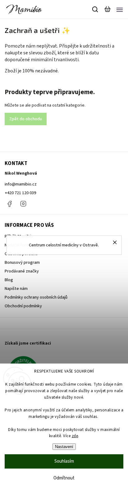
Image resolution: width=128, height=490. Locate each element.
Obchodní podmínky (23, 306)
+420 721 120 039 (20, 193)
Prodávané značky (22, 271)
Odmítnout (64, 478)
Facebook (9, 203)
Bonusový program (22, 262)
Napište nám (16, 289)
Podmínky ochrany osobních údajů (36, 297)
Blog (9, 280)
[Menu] (119, 9)
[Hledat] (95, 9)
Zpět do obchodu (25, 119)
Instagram (23, 203)
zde (75, 436)
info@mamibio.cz (21, 184)
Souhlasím (64, 461)
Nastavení (64, 446)
